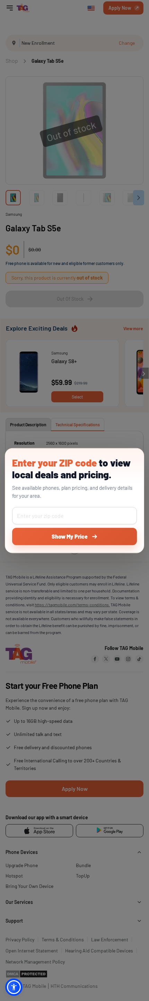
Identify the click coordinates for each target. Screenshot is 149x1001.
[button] (14, 987)
